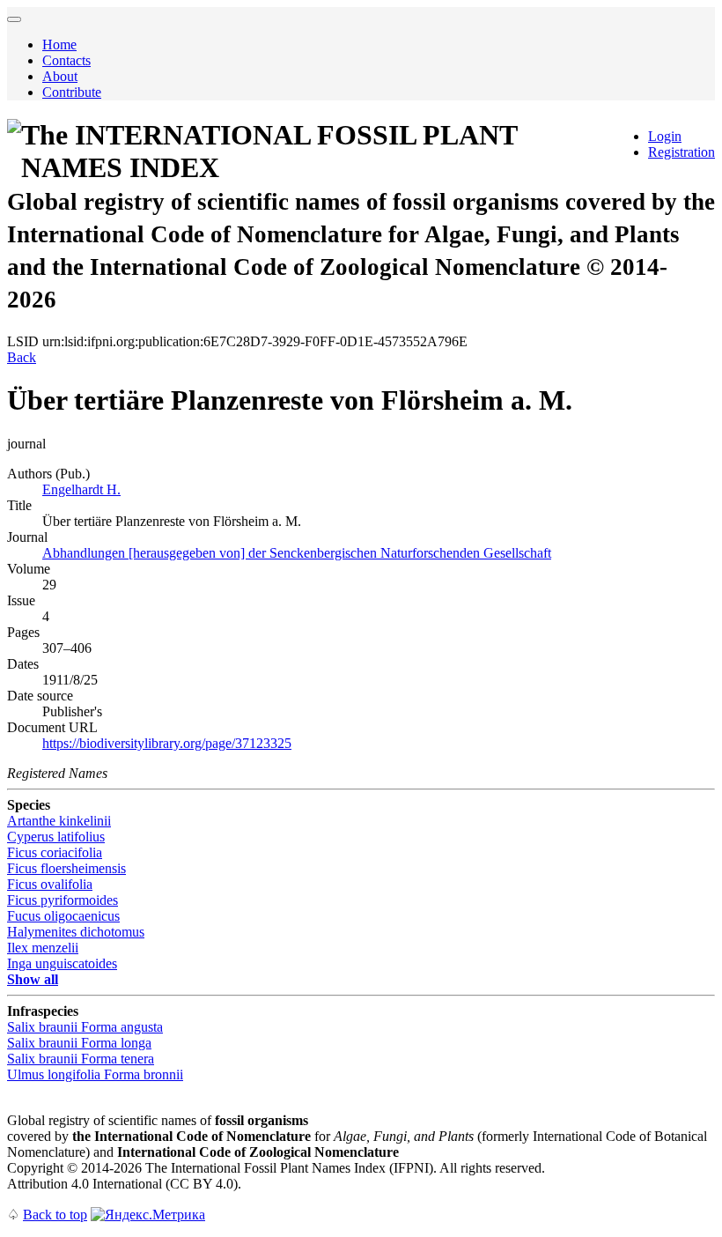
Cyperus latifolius (56, 836)
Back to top (55, 1214)
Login (664, 136)
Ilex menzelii (42, 947)
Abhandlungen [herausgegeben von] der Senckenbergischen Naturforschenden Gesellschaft (296, 552)
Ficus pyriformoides (62, 900)
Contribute (71, 92)
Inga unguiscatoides (62, 963)
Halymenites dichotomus (75, 931)
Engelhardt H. (81, 489)
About (59, 76)
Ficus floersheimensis (66, 868)
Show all (32, 979)
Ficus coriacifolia (54, 852)
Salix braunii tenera (80, 1058)
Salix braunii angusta (85, 1026)
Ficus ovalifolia (49, 884)
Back (21, 357)
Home (59, 44)
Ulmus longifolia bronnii (95, 1074)
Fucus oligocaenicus (63, 915)
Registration (681, 151)
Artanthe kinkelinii (59, 820)
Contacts (66, 60)
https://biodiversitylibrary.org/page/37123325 (166, 743)
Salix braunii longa (79, 1042)
